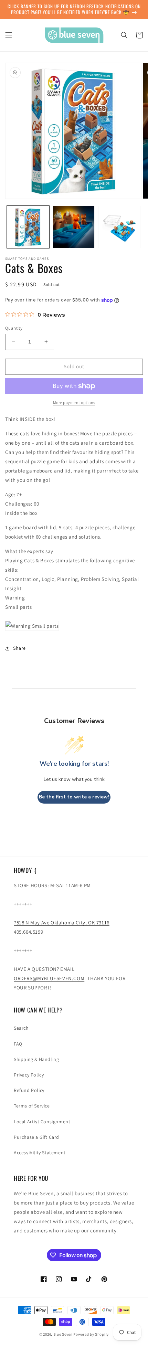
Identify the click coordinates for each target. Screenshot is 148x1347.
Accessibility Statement (40, 1152)
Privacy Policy (29, 1075)
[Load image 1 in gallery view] (28, 227)
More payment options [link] (74, 402)
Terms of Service (32, 1106)
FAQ (18, 1044)
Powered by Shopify (91, 1334)
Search (21, 1028)
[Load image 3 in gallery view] (119, 227)
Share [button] (19, 648)
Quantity (13, 328)
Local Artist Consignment (42, 1121)
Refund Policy (29, 1090)
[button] (8, 35)
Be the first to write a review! (74, 797)
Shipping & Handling (36, 1059)
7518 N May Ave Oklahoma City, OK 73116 (61, 922)
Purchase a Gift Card (36, 1137)
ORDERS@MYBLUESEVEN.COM (49, 978)
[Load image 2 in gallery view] (74, 227)
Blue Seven (63, 1334)
